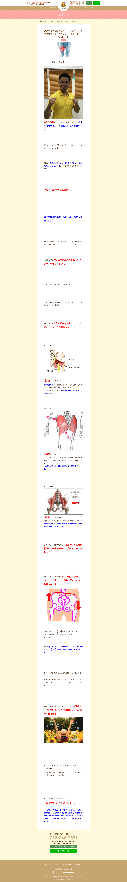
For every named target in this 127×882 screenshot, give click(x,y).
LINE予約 (96, 3)
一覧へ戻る (63, 825)
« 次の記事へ (53, 825)
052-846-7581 (78, 2)
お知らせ (63, 40)
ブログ (37, 21)
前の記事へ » (73, 825)
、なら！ (39, 3)
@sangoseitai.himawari (68, 872)
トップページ (32, 21)
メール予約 (89, 3)
